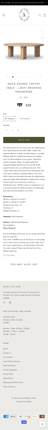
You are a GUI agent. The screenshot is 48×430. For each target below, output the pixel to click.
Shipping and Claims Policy (13, 382)
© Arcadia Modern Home (23, 398)
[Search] (40, 15)
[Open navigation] (3, 15)
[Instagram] (10, 302)
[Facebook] (4, 302)
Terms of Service (9, 386)
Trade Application (9, 365)
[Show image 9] (35, 77)
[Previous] (7, 76)
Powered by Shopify (24, 401)
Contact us (7, 353)
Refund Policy (8, 378)
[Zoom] (42, 31)
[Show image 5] (24, 77)
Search (5, 348)
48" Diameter (25, 118)
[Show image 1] (12, 77)
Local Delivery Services (11, 361)
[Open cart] (44, 15)
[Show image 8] (32, 77)
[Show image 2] (15, 77)
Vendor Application (10, 370)
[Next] (40, 76)
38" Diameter (9, 118)
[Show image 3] (18, 77)
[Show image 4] (21, 77)
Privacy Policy (8, 374)
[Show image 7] (29, 77)
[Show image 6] (26, 77)
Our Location (8, 357)
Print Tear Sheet (9, 255)
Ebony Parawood (9, 228)
